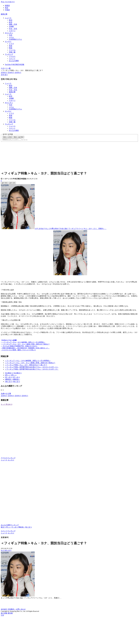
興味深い (21, 527)
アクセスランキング (8, 458)
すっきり (14, 527)
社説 (10, 35)
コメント (12, 58)
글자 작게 (4, 183)
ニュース (8, 18)
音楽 (10, 46)
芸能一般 (12, 52)
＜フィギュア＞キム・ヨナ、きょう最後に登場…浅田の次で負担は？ (30, 363)
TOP (2, 615)
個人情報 (4, 613)
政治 (10, 20)
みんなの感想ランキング (10, 525)
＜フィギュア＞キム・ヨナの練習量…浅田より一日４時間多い (27, 360)
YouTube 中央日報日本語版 (14, 64)
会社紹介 (4, 609)
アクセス (12, 56)
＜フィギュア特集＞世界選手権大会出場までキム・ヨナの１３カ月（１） (32, 367)
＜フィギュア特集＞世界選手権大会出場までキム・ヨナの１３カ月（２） (32, 369)
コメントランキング (8, 531)
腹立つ (3, 527)
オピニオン (9, 33)
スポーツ (12, 31)
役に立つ (28, 527)
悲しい (8, 527)
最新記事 (4, 14)
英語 (6, 8)
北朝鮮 (11, 26)
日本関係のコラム (15, 39)
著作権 (10, 613)
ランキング (9, 54)
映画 (10, 48)
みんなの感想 (14, 61)
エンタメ (8, 41)
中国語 (7, 10)
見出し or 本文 (7, 137)
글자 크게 (12, 183)
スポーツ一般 (6, 68)
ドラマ (11, 43)
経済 (10, 22)
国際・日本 (13, 24)
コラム (11, 37)
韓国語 (7, 5)
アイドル (12, 50)
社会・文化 (13, 28)
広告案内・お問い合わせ (17, 609)
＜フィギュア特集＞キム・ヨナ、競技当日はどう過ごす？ (26, 365)
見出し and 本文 (18, 137)
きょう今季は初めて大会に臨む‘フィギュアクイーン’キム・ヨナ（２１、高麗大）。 (76, 228)
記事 (6, 393)
